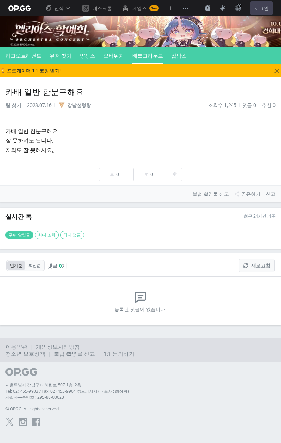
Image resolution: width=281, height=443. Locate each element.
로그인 (261, 8)
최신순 (34, 265)
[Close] (277, 70)
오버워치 (113, 55)
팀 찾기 (13, 105)
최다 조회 (47, 235)
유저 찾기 (61, 55)
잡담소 (179, 55)
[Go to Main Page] (19, 8)
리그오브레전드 (23, 55)
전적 (59, 8)
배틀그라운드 (147, 55)
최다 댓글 (72, 235)
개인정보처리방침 (58, 346)
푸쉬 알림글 (19, 235)
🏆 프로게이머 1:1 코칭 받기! (30, 70)
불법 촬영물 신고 (74, 353)
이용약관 (16, 346)
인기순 (16, 265)
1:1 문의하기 (118, 353)
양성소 (87, 55)
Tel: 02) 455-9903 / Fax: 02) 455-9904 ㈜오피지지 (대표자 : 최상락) (67, 391)
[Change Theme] (223, 8)
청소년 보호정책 (25, 353)
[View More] (186, 8)
